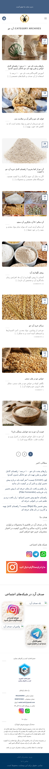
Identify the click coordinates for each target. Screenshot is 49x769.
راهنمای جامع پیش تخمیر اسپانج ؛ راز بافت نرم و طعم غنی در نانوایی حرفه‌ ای (25, 499)
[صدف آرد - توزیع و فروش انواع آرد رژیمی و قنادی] (24, 18)
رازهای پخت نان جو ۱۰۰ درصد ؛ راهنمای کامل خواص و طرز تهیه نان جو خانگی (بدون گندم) (26, 473)
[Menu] (45, 18)
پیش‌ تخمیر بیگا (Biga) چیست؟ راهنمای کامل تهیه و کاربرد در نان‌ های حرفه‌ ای (25, 508)
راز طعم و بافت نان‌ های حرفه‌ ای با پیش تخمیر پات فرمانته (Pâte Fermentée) (26, 490)
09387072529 (19, 699)
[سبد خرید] (4, 18)
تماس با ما (24, 761)
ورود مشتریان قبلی (24, 757)
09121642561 (20, 696)
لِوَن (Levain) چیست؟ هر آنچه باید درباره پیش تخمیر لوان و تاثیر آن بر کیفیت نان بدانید (26, 482)
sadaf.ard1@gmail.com (26, 702)
